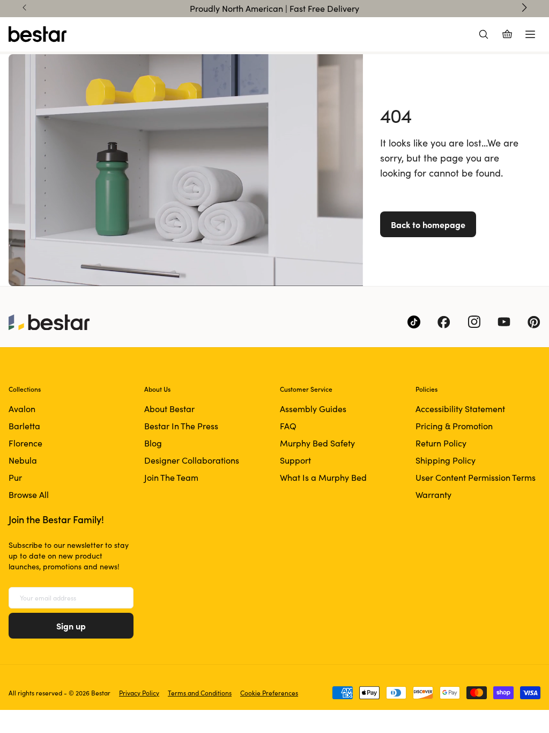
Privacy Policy (139, 692)
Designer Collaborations (191, 460)
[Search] (483, 34)
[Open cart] (507, 34)
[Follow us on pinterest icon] (534, 322)
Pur (15, 477)
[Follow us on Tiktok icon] (413, 322)
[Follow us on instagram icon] (474, 322)
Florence (25, 443)
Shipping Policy (446, 460)
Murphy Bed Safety (317, 443)
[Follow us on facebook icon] (443, 322)
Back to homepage (428, 224)
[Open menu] (530, 34)
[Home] (37, 34)
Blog (153, 443)
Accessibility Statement (460, 408)
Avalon (22, 408)
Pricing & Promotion (454, 425)
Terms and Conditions (200, 692)
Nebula (23, 460)
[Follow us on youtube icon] (504, 322)
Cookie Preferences (269, 692)
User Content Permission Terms (476, 477)
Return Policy (441, 443)
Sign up (71, 626)
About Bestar (169, 408)
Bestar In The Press (181, 425)
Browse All (29, 494)
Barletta (24, 425)
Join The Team (171, 477)
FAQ (288, 425)
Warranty (433, 494)
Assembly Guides (313, 408)
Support (295, 460)
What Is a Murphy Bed (323, 477)
